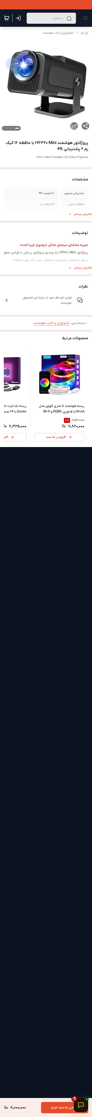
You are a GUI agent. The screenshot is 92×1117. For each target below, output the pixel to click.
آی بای (84, 33)
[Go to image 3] (9, 128)
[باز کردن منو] (84, 18)
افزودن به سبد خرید (65, 1107)
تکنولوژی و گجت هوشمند (58, 33)
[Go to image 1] (17, 128)
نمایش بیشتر (83, 214)
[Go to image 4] (7, 128)
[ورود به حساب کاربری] (19, 18)
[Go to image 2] (12, 128)
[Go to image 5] (4, 128)
